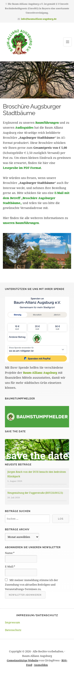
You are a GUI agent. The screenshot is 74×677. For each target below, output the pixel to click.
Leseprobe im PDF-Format (22, 168)
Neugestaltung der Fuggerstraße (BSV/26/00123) (35, 492)
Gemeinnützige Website (22, 660)
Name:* (10, 553)
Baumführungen (47, 123)
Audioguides (24, 127)
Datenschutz (13, 630)
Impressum (12, 622)
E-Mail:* (10, 566)
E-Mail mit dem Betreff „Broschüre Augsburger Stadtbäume (36, 198)
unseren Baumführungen (21, 223)
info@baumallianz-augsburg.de (39, 18)
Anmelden (41, 665)
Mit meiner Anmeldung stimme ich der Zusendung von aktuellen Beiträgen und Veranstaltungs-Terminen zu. (31, 584)
